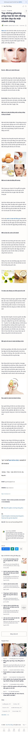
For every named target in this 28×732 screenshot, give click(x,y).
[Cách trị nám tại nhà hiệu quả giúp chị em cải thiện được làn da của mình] (24, 607)
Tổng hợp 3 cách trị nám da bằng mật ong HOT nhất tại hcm (10, 594)
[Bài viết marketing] (15, 691)
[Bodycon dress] (24, 670)
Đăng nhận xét (14, 634)
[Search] (26, 6)
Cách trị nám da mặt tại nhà (10, 584)
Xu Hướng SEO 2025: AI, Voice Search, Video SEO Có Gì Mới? (13, 694)
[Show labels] (5, 715)
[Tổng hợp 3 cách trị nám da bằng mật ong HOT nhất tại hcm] (24, 595)
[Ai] (10, 691)
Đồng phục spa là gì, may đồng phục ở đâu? (14, 661)
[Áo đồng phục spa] (14, 658)
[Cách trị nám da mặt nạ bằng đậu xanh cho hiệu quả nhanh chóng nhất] (24, 573)
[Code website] (13, 684)
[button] (23, 6)
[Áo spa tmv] (21, 658)
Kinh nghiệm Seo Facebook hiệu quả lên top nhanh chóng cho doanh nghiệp (14, 680)
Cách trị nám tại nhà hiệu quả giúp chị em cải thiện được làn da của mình (11, 607)
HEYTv (20, 2)
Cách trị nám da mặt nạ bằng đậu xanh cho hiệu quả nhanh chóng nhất (11, 573)
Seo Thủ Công (7, 6)
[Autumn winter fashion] (15, 670)
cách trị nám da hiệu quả (13, 218)
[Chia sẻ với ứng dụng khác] (21, 548)
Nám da (3, 30)
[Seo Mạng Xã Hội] (21, 677)
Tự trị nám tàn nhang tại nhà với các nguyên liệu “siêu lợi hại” (10, 560)
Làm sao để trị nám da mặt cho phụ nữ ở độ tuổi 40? (11, 618)
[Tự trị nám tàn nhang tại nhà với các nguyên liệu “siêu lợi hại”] (24, 561)
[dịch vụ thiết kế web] (21, 684)
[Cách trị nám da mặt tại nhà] (24, 585)
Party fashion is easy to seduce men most (13, 672)
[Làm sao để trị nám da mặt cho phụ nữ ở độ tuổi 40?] (24, 619)
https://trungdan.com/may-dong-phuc (13, 508)
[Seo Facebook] (13, 677)
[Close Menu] (26, 2)
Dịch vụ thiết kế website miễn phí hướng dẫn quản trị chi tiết (14, 687)
